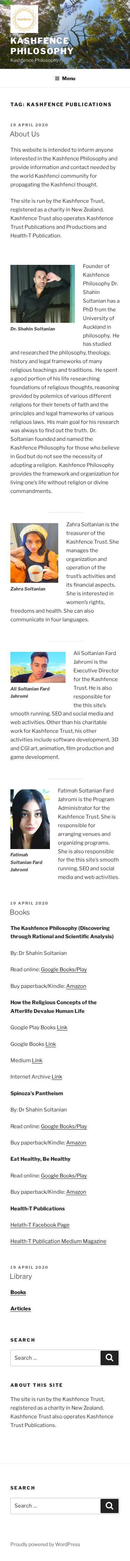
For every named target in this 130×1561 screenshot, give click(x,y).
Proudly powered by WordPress (45, 1544)
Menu (68, 78)
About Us (25, 134)
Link (62, 1027)
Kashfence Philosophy (42, 46)
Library (21, 1276)
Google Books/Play (64, 969)
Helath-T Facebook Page (40, 1225)
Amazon (76, 986)
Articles (20, 1309)
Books (20, 912)
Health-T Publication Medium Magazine (58, 1241)
